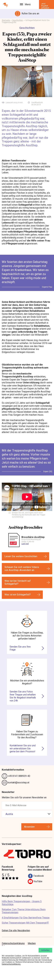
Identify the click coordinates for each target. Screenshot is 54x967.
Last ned (25, 544)
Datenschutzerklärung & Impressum (13, 945)
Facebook (38, 875)
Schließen (45, 950)
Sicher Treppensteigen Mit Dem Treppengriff (25, 922)
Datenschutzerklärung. (11, 964)
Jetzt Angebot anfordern (45, 6)
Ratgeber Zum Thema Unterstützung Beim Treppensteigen (24, 911)
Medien (32, 943)
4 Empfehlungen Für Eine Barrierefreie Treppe (26, 917)
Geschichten (17, 20)
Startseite (6, 20)
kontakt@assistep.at (18, 782)
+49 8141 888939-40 (18, 776)
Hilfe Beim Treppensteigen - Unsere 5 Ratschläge (22, 903)
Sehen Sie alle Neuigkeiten (16, 930)
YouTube (37, 881)
